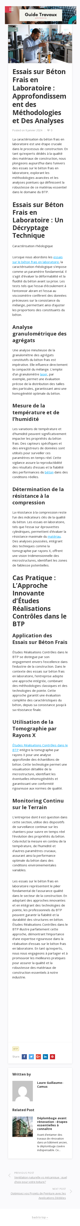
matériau (54, 536)
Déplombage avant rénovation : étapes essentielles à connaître (52, 1123)
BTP (15, 1048)
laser (43, 374)
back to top (39, 1217)
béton (49, 472)
